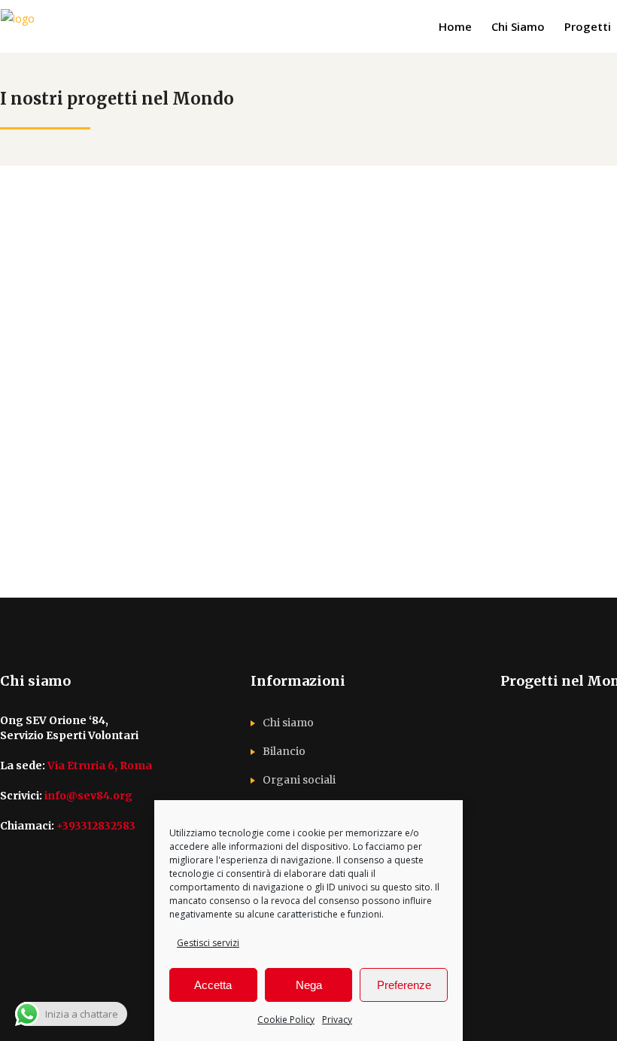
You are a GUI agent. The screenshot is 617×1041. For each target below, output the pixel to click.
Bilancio (284, 751)
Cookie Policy (286, 1019)
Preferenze (404, 985)
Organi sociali (299, 780)
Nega (309, 985)
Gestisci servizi (208, 942)
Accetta (213, 985)
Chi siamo (288, 722)
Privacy (337, 1019)
